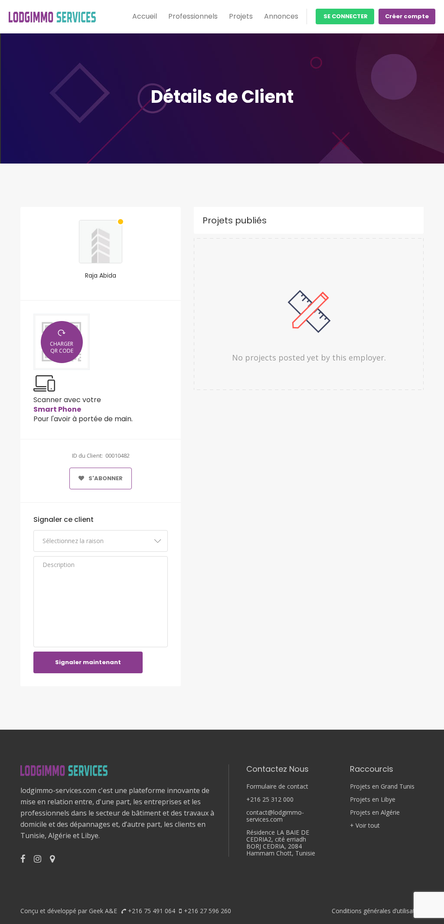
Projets (241, 16)
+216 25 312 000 (270, 799)
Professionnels (193, 16)
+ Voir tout (365, 825)
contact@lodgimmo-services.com (275, 816)
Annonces (281, 16)
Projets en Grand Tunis (382, 786)
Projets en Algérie (375, 812)
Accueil (144, 16)
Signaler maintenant (88, 662)
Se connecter (345, 16)
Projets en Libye (372, 799)
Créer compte (407, 16)
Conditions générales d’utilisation (378, 911)
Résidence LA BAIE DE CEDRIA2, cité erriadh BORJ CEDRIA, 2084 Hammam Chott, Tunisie (280, 843)
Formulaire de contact (277, 786)
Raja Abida (100, 275)
